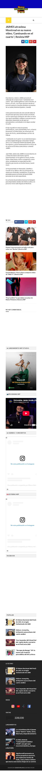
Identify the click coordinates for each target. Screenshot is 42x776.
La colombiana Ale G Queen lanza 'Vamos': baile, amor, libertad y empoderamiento (26, 731)
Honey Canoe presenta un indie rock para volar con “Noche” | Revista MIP (20, 248)
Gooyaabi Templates (21, 773)
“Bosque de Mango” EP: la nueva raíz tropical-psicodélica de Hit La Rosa (25, 652)
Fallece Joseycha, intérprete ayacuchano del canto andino (25, 632)
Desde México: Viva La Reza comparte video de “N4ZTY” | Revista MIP (20, 273)
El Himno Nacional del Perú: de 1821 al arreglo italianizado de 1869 (26, 622)
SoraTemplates (19, 767)
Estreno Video (10, 222)
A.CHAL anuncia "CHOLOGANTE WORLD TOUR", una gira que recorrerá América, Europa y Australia (20, 744)
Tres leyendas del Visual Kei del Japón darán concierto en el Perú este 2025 (26, 642)
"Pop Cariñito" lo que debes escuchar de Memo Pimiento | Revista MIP (19, 299)
